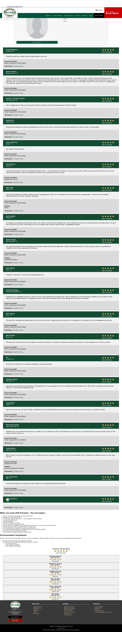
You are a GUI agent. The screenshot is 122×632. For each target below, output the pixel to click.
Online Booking (99, 606)
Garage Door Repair (57, 15)
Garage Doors (48, 15)
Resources (77, 15)
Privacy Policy (52, 629)
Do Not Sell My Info (66, 629)
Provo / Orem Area (69, 612)
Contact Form (98, 608)
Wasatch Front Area (69, 608)
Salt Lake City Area (69, 609)
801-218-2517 (99, 15)
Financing (36, 613)
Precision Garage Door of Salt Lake (65, 626)
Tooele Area (67, 613)
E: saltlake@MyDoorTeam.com (103, 612)
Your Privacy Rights (75, 629)
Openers (36, 609)
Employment (84, 15)
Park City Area (68, 610)
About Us (97, 609)
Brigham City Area (69, 606)
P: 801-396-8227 (99, 610)
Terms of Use (46, 629)
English (100, 10)
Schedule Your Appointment (15, 6)
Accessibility (58, 629)
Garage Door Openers (69, 15)
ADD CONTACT (37, 42)
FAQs (35, 612)
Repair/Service (38, 608)
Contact (90, 15)
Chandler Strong (18, 66)
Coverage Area (68, 614)
